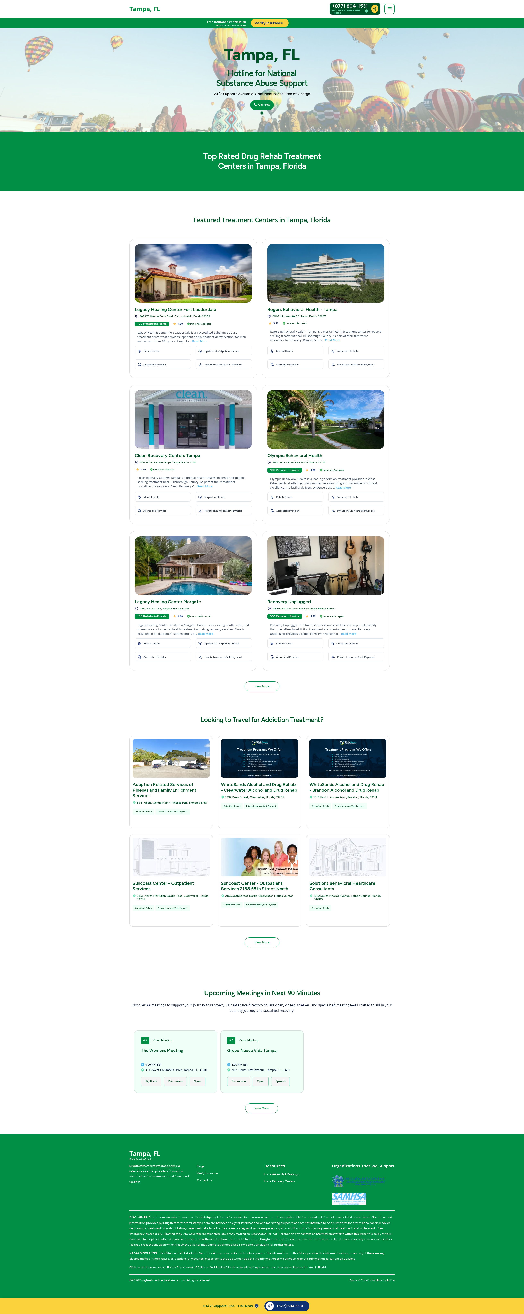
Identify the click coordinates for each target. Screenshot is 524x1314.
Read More (199, 341)
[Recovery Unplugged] (325, 565)
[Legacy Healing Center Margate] (193, 565)
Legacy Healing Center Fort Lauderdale (175, 309)
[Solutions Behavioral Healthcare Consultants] (347, 857)
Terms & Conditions (362, 1280)
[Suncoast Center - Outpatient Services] (171, 857)
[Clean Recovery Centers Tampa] (193, 419)
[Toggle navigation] (389, 9)
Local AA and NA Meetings (281, 1174)
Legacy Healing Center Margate (168, 601)
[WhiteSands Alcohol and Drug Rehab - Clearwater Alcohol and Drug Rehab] (259, 758)
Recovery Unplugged (289, 601)
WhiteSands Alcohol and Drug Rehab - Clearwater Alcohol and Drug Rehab (259, 787)
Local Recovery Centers (279, 1181)
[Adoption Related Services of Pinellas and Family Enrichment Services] (171, 758)
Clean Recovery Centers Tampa (167, 455)
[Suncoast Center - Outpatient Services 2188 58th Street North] (259, 857)
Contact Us (204, 1180)
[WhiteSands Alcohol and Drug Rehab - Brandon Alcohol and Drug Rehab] (347, 758)
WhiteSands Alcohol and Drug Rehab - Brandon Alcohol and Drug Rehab (346, 787)
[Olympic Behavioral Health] (325, 419)
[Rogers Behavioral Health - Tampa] (325, 273)
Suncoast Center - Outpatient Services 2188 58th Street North (254, 885)
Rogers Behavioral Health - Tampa (302, 309)
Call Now (263, 104)
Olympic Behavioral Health (294, 455)
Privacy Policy (386, 1280)
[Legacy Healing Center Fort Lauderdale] (193, 273)
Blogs (200, 1166)
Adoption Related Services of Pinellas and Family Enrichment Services (164, 790)
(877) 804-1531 (350, 6)
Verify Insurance (207, 1173)
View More (262, 686)
